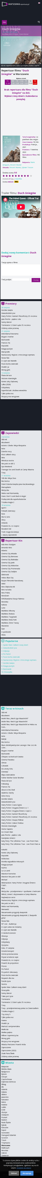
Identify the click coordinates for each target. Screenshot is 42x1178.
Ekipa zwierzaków (8, 775)
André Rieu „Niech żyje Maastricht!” (14, 718)
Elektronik (5, 574)
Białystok (5, 1066)
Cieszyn (4, 1077)
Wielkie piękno (6, 1032)
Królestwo (5, 859)
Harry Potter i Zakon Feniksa (12, 823)
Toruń (3, 1140)
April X (3, 508)
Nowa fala (5, 358)
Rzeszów (4, 1127)
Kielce (3, 1102)
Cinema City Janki (7, 562)
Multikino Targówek (9, 617)
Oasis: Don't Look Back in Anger (13, 496)
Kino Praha (5, 593)
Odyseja (6, 651)
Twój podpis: (6, 279)
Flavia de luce (6, 375)
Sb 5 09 (30, 82)
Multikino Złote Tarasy (10, 623)
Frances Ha (5, 343)
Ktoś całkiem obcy (8, 454)
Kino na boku (6, 590)
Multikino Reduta (7, 614)
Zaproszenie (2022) (8, 1050)
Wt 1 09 (12, 82)
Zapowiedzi (12, 433)
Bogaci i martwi (7, 337)
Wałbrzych (5, 1148)
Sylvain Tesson (27, 167)
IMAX (3, 584)
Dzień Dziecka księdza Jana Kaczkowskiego (17, 484)
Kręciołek (4, 346)
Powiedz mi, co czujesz (10, 526)
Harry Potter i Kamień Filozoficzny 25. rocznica (19, 316)
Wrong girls (5, 370)
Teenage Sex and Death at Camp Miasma (17, 469)
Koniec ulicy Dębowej (9, 381)
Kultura (4, 605)
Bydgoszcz (5, 1072)
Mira (3, 457)
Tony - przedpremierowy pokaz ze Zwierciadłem (19, 1008)
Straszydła (8, 672)
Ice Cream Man (7, 832)
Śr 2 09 (17, 82)
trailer (31, 65)
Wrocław (4, 1150)
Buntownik (5, 340)
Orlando (4, 523)
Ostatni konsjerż (7, 951)
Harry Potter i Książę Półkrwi (12, 820)
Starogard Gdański (8, 1135)
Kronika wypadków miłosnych (12, 861)
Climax (4, 763)
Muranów (5, 626)
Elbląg (3, 1084)
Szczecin (4, 1138)
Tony (3, 473)
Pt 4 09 (26, 82)
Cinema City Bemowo (9, 556)
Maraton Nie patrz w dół (10, 877)
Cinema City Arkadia (9, 553)
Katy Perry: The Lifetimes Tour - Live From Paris (19, 841)
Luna (3, 608)
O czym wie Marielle (9, 361)
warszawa (18, 4)
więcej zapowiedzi (10, 535)
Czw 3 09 (21, 82)
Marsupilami (6, 487)
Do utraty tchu (7, 769)
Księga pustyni (7, 349)
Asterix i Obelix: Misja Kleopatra (13, 445)
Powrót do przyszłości (10, 963)
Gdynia (4, 1092)
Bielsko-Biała (6, 1069)
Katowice (5, 1099)
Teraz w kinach (14, 708)
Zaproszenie (6, 1047)
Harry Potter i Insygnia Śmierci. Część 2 (16, 811)
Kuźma (4, 868)
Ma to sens (5, 517)
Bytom (4, 1074)
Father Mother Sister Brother (12, 778)
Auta (3, 448)
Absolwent (5, 442)
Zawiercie (5, 1155)
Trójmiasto (5, 1143)
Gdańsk (4, 1089)
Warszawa (5, 1145)
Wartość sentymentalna (10, 1026)
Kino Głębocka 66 (8, 587)
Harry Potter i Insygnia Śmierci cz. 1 (14, 808)
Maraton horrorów (8, 874)
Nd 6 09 (35, 82)
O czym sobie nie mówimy (11, 927)
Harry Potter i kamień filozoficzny (14, 814)
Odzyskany (5, 387)
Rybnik (3, 1125)
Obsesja (4, 936)
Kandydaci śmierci (8, 838)
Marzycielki (5, 352)
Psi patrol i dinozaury (9, 972)
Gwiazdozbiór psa (8, 313)
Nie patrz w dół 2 (8, 463)
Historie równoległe (9, 378)
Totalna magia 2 (7, 502)
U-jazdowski (6, 632)
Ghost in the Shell (8, 790)
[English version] (39, 3)
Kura (3, 514)
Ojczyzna (4, 945)
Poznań (4, 1117)
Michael (4, 880)
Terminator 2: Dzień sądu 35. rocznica (15, 325)
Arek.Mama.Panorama (9, 334)
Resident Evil (6, 529)
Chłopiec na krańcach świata (12, 757)
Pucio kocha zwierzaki (9, 364)
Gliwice (4, 1094)
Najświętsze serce (8, 897)
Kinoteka (4, 602)
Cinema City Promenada (10, 568)
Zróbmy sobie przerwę (10, 328)
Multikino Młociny (8, 611)
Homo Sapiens (7, 829)
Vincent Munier (24, 34)
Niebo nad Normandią (10, 493)
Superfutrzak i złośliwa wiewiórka (14, 390)
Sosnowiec (5, 1133)
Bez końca (5, 481)
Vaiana (4, 1020)
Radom (4, 1120)
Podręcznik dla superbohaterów (13, 499)
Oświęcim (5, 1115)
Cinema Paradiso (7, 760)
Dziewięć (4, 772)
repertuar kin (10, 65)
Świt (3, 629)
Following (5, 784)
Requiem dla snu (7, 978)
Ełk (2, 1087)
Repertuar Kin (13, 540)
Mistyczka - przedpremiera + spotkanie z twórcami (20, 891)
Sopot (3, 1130)
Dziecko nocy (6, 451)
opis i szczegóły (22, 65)
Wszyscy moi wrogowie (10, 396)
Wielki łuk (4, 1029)
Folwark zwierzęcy (8, 511)
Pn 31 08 (8, 82)
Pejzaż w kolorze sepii (9, 957)
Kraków (4, 1105)
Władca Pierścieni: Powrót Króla (13, 1044)
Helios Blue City (7, 578)
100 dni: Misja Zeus (8, 478)
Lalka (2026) (6, 384)
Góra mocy (5, 796)
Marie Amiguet (13, 34)
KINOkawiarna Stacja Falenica (12, 599)
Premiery (10, 303)
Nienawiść (5, 909)
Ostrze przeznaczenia (9, 954)
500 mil (4, 439)
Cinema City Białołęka (9, 559)
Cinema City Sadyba (9, 571)
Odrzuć (14, 1173)
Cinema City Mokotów (9, 565)
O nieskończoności (8, 933)
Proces (4, 966)
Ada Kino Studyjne (8, 544)
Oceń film (18, 179)
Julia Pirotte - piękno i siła (11, 319)
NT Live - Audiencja (8, 924)
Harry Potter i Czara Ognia (11, 805)
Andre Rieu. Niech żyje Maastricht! (14, 721)
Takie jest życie (7, 996)
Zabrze (4, 1153)
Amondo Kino (6, 547)
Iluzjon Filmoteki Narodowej (12, 580)
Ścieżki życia (6, 981)
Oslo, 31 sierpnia (7, 948)
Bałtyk (3, 739)
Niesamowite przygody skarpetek (14, 912)
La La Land (5, 871)
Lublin (3, 1107)
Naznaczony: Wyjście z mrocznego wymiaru (18, 355)
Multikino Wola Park (9, 620)
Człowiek (4, 766)
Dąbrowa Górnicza (8, 1082)
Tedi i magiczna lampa (10, 532)
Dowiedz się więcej (24, 1168)
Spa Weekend (6, 466)
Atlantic (4, 550)
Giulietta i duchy (7, 793)
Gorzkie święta (7, 310)
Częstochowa (6, 1079)
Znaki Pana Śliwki (7, 1053)
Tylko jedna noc (7, 393)
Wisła (3, 635)
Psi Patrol (6, 654)
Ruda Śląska (6, 1122)
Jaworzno (5, 1097)
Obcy (3, 520)
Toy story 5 (5, 1014)
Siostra (4, 984)
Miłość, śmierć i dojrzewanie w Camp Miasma (18, 894)
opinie (37, 65)
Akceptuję (27, 1173)
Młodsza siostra (7, 460)
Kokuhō (4, 849)
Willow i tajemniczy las (9, 1035)
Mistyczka (5, 490)
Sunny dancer (6, 322)
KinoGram (5, 596)
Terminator (5, 999)
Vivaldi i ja (5, 367)
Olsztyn (4, 1112)
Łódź (3, 1110)
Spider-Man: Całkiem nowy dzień (15, 645)
